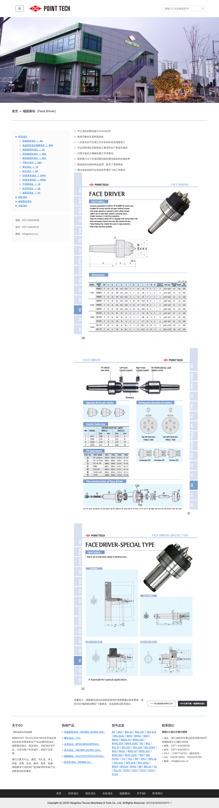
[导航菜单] (20, 8)
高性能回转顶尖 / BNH (34, 154)
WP (136, 758)
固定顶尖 (22, 197)
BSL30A (137, 747)
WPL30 (152, 758)
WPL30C (118, 762)
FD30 (126, 770)
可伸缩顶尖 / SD (31, 184)
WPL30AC (143, 762)
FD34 (115, 774)
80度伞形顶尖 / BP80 (34, 179)
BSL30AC (149, 747)
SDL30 (117, 770)
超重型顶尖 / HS (31, 193)
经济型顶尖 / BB (31, 188)
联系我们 (157, 793)
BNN (129, 735)
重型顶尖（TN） (73, 737)
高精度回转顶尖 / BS (33, 149)
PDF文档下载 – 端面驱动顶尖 (192, 703)
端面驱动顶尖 (25, 201)
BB (140, 766)
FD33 (151, 770)
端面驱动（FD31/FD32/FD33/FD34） (84, 756)
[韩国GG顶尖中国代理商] (49, 8)
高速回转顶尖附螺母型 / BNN (37, 145)
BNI (142, 755)
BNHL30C (138, 739)
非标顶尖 (22, 205)
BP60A (124, 766)
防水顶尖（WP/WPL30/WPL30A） (83, 750)
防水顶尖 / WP (30, 171)
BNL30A (151, 731)
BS (141, 743)
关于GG (141, 793)
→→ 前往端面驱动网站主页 (161, 703)
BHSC (122, 751)
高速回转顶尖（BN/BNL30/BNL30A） (85, 731)
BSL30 (115, 747)
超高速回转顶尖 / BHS (34, 158)
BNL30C (140, 731)
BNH (146, 735)
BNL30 (129, 731)
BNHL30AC (131, 743)
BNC (120, 731)
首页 (58, 793)
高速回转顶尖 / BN (32, 141)
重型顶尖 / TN (30, 167)
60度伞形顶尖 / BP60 (34, 175)
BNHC (115, 739)
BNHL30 (126, 739)
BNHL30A (117, 743)
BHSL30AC (131, 755)
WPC (143, 758)
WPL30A (130, 762)
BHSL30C (144, 751)
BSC (148, 743)
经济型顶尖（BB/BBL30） (78, 762)
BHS (114, 751)
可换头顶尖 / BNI (32, 162)
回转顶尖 (22, 136)
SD (155, 766)
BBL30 (147, 766)
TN (123, 758)
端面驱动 (125, 793)
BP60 (115, 766)
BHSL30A (117, 755)
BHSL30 (132, 751)
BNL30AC (119, 735)
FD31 (135, 770)
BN (113, 731)
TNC (129, 758)
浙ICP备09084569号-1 (159, 802)
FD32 (143, 770)
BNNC (137, 735)
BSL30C (126, 747)
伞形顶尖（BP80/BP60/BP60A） (82, 744)
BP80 (133, 766)
